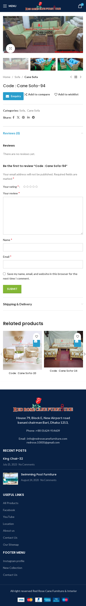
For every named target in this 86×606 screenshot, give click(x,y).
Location (8, 523)
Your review (11, 193)
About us (9, 530)
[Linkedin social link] (28, 117)
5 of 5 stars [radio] (36, 186)
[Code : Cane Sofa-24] (63, 349)
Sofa (17, 77)
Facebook (9, 510)
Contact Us (10, 537)
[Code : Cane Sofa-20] (22, 350)
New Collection (12, 567)
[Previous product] (71, 77)
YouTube (8, 516)
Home (6, 77)
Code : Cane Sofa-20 (22, 373)
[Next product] (80, 77)
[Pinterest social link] (23, 117)
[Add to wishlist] (36, 336)
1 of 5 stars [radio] (24, 186)
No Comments (27, 464)
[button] (7, 36)
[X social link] (18, 117)
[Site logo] (43, 5)
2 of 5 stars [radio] (27, 186)
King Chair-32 (13, 459)
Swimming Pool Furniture (38, 474)
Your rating (11, 186)
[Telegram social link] (33, 117)
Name (7, 240)
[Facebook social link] (13, 117)
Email (7, 256)
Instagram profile (13, 561)
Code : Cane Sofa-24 (63, 370)
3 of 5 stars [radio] (30, 186)
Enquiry (16, 96)
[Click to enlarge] (10, 48)
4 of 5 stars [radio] (33, 186)
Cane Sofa (31, 77)
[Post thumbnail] (10, 479)
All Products (10, 503)
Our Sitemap (11, 544)
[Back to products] (75, 77)
